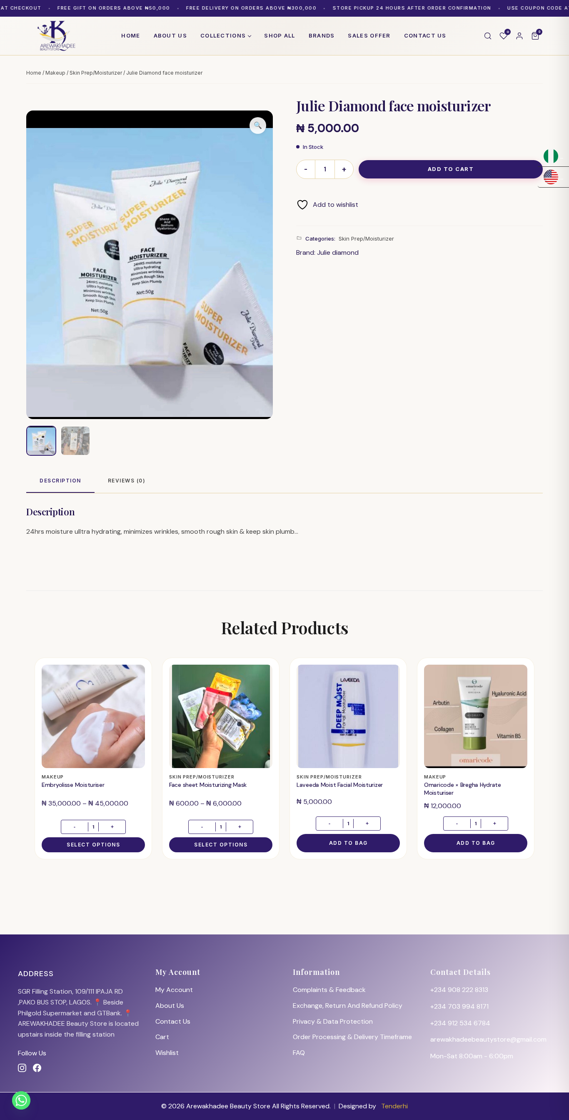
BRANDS (322, 35)
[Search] (488, 36)
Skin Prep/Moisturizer (96, 73)
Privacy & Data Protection (333, 1021)
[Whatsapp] (21, 1100)
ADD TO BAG (348, 843)
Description (60, 480)
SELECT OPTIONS (93, 844)
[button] (258, 125)
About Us (169, 1005)
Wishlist (167, 1052)
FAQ (299, 1052)
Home (130, 35)
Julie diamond (338, 252)
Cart (162, 1036)
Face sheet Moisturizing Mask (208, 785)
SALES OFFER (369, 35)
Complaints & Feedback (329, 989)
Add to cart (451, 169)
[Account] (519, 36)
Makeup (55, 73)
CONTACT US (425, 35)
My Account (174, 989)
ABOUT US (170, 35)
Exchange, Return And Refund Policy (347, 1005)
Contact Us (172, 1021)
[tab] (60, 481)
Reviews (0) (127, 480)
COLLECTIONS (223, 35)
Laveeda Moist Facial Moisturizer (340, 785)
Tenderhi (394, 1106)
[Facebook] (37, 1068)
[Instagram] (22, 1068)
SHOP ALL (279, 35)
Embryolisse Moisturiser (73, 785)
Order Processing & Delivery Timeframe (352, 1036)
